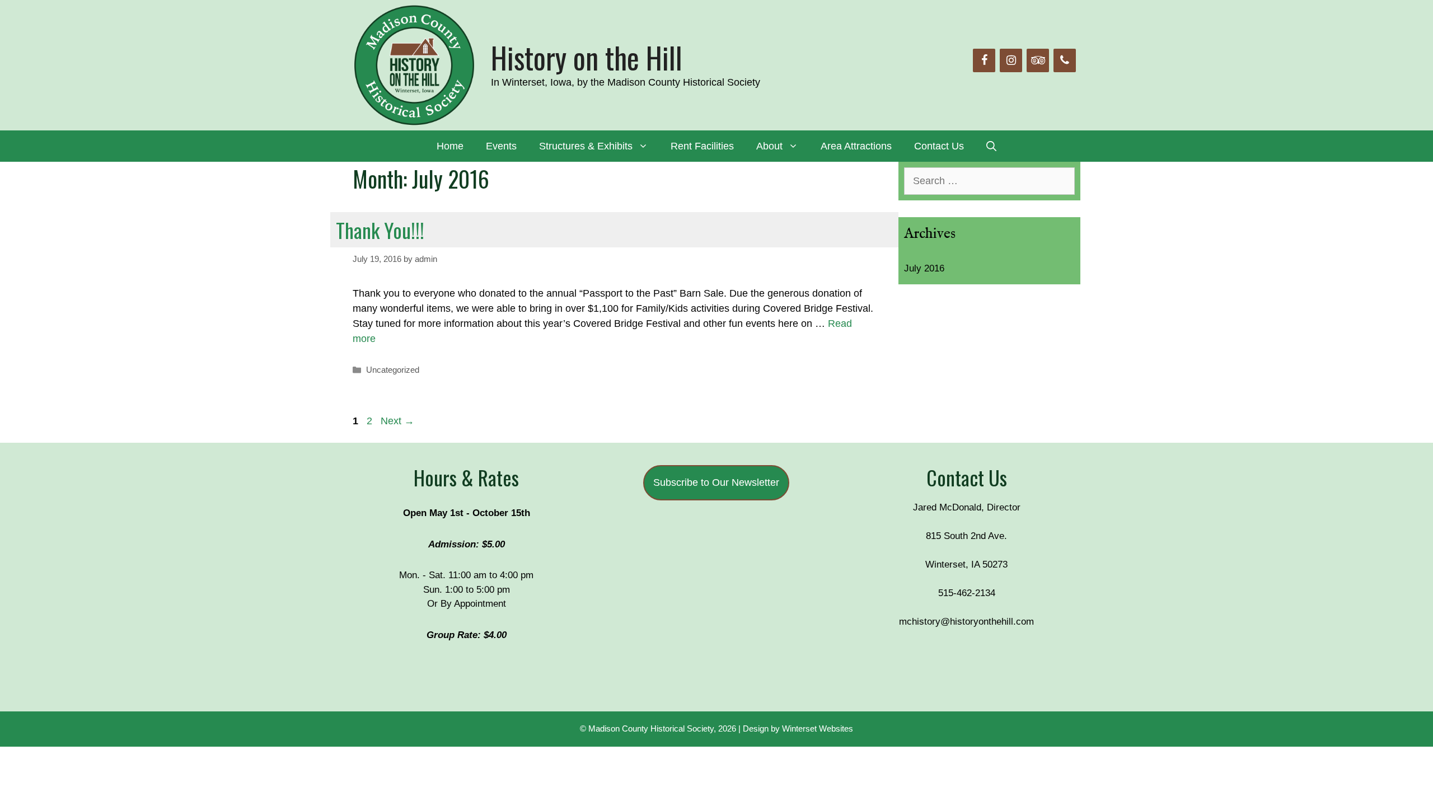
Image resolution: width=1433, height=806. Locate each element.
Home (450, 146)
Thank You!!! (380, 230)
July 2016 (924, 268)
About (769, 146)
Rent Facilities (702, 146)
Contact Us (939, 146)
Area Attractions (856, 146)
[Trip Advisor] (1038, 60)
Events (501, 146)
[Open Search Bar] (991, 146)
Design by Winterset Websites (798, 728)
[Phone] (1064, 60)
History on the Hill (586, 57)
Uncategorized (392, 369)
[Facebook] (984, 60)
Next (397, 421)
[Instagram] (1011, 60)
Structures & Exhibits (586, 146)
